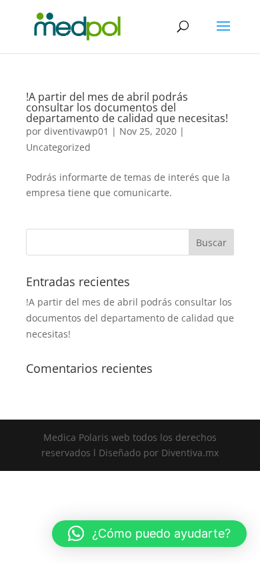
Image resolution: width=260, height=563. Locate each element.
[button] (149, 533)
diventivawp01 (76, 131)
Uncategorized (58, 147)
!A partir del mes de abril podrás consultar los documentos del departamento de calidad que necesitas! (127, 107)
